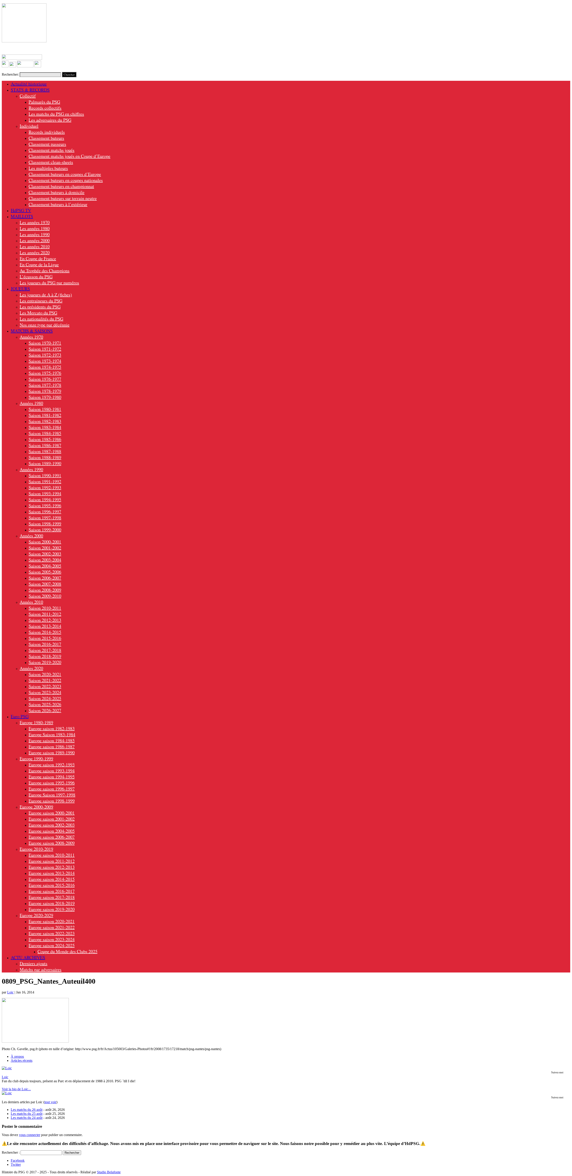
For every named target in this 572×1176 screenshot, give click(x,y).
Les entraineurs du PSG (41, 301)
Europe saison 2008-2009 (52, 843)
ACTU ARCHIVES (28, 957)
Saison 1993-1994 (45, 493)
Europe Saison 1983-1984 (52, 734)
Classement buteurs (46, 138)
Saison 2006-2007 (45, 578)
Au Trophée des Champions (44, 271)
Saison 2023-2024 (45, 692)
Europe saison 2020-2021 (52, 921)
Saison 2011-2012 (45, 614)
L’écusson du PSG (36, 277)
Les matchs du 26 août (26, 1110)
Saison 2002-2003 (45, 554)
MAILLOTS (22, 216)
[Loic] (7, 1068)
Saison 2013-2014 (45, 626)
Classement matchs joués (51, 150)
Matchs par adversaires (40, 969)
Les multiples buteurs (48, 168)
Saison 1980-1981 (45, 409)
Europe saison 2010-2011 (52, 855)
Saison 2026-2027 (45, 710)
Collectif (28, 96)
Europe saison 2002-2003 (52, 825)
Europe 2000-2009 (36, 807)
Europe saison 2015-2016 (52, 885)
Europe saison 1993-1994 (52, 771)
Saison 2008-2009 (45, 590)
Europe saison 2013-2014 (52, 873)
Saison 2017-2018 (45, 650)
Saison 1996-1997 (45, 512)
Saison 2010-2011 (45, 608)
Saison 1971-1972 (45, 349)
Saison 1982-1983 (45, 421)
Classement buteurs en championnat (61, 186)
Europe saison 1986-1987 (52, 747)
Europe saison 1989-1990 (52, 753)
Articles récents (21, 1060)
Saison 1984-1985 (45, 433)
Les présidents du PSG (40, 307)
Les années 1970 (35, 222)
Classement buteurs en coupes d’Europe (65, 174)
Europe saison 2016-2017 (52, 891)
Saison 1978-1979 (45, 391)
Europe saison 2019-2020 (52, 909)
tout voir (50, 1102)
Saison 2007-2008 (45, 584)
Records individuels (47, 132)
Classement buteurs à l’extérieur (58, 204)
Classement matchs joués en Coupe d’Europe (69, 156)
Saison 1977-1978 (45, 385)
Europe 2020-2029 (36, 915)
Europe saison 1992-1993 (52, 765)
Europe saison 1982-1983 (52, 728)
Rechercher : (11, 1152)
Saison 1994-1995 (45, 500)
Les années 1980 (35, 228)
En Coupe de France (38, 259)
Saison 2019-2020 (45, 662)
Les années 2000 (35, 240)
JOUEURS (20, 289)
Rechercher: (10, 74)
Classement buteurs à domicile (56, 192)
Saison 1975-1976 (45, 373)
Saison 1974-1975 (45, 367)
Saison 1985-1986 (45, 439)
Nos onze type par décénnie (44, 325)
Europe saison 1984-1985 (52, 741)
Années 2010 (31, 602)
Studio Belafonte (109, 1172)
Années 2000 (31, 536)
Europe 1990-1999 (36, 759)
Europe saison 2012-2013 (52, 867)
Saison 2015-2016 (45, 638)
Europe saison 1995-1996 (52, 783)
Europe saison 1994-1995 (52, 777)
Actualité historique (29, 84)
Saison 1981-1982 (45, 415)
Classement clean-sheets (51, 162)
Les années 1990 (35, 234)
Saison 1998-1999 (45, 524)
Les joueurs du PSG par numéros (49, 283)
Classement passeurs (47, 144)
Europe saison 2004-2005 (52, 831)
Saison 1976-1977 (45, 379)
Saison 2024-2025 (45, 698)
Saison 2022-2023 (45, 686)
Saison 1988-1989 (45, 457)
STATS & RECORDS (30, 90)
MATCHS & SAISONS (32, 331)
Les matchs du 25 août (26, 1114)
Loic (10, 992)
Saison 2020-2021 (45, 674)
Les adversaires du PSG (50, 120)
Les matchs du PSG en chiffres (56, 114)
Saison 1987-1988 (45, 451)
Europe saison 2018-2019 (52, 903)
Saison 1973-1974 (45, 361)
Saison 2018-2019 (45, 656)
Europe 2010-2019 (36, 849)
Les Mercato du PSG (38, 313)
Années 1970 (31, 337)
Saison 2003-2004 (45, 560)
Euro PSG (20, 716)
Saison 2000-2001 (45, 542)
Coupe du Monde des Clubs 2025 (67, 951)
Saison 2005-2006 (45, 572)
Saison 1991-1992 (45, 481)
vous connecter (29, 1135)
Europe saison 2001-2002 (52, 819)
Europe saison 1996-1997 (52, 789)
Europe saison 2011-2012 (52, 861)
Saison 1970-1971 (45, 343)
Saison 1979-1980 (45, 397)
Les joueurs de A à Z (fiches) (46, 295)
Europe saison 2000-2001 (52, 813)
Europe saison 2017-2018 (52, 897)
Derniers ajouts (33, 963)
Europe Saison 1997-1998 (52, 795)
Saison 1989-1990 (45, 463)
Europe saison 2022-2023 (52, 933)
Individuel (29, 126)
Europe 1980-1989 (36, 722)
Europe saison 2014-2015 (52, 879)
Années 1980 (31, 403)
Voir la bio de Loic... (16, 1089)
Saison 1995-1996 (45, 506)
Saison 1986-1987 (45, 445)
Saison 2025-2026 (45, 704)
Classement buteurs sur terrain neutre (63, 198)
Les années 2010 (35, 246)
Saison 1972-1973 (45, 355)
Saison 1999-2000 (45, 530)
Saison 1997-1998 (45, 518)
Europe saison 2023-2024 (52, 939)
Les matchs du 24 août (26, 1118)
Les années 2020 (35, 252)
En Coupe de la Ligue (39, 265)
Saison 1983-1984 (45, 427)
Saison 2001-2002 (45, 548)
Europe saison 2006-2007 (52, 837)
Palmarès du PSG (44, 102)
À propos (17, 1056)
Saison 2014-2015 (45, 632)
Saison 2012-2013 (45, 620)
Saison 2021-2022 (45, 680)
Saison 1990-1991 (45, 475)
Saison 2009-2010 (45, 596)
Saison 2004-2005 (45, 566)
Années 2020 (31, 668)
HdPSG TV (21, 210)
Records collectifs (45, 108)
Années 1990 (31, 469)
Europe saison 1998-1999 (52, 801)
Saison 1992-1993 (45, 487)
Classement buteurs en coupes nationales (66, 180)
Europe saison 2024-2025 (52, 945)
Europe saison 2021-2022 (52, 927)
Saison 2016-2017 (45, 644)
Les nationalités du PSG (41, 319)
